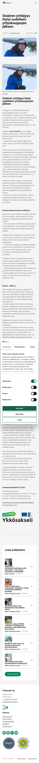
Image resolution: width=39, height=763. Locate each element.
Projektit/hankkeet (15, 33)
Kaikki (6, 573)
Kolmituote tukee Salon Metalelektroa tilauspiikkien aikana (15, 607)
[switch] (34, 387)
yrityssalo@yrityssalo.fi (10, 702)
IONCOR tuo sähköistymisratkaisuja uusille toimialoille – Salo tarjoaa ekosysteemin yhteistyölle (15, 569)
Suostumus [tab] (7, 347)
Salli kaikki (19, 408)
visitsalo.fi (5, 724)
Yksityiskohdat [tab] (19, 347)
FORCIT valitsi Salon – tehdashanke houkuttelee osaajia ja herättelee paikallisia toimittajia (17, 588)
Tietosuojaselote (21, 758)
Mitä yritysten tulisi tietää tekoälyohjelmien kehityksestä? (16, 662)
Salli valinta (20, 414)
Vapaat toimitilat (8, 721)
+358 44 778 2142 (10, 699)
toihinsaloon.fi (7, 716)
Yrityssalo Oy (8, 690)
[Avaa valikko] (35, 2)
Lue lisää (32, 568)
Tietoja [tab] (32, 347)
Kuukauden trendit (14, 593)
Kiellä (20, 420)
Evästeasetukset (32, 758)
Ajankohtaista (29, 33)
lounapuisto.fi (7, 726)
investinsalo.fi (7, 719)
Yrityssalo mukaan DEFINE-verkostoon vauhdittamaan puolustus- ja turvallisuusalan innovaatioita (15, 626)
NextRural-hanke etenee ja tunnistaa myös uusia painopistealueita (14, 645)
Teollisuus (12, 573)
